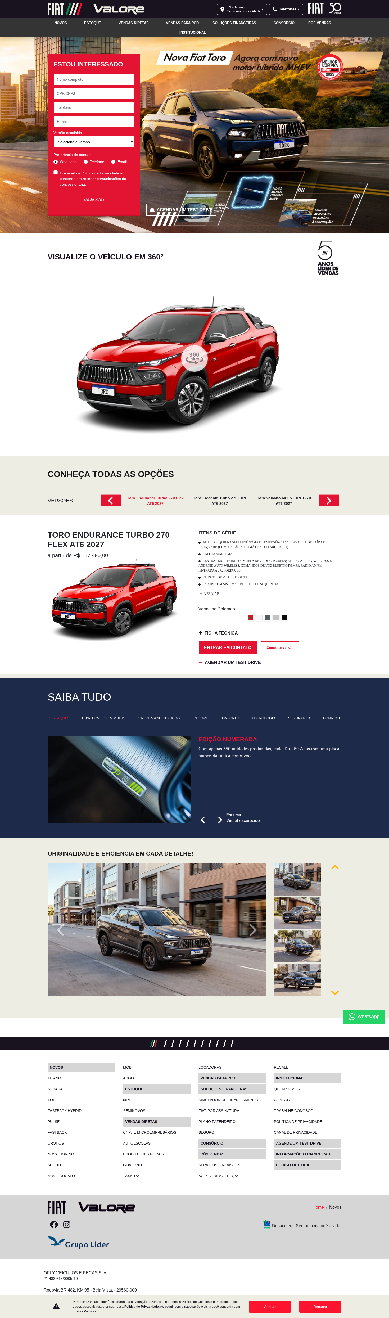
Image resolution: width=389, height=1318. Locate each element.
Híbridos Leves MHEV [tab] (103, 718)
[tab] (155, 500)
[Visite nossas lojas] (92, 1224)
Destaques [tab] (58, 718)
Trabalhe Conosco (293, 1111)
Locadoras (209, 1067)
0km (127, 1100)
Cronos (56, 1143)
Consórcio (284, 23)
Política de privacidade (298, 1121)
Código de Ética (292, 1165)
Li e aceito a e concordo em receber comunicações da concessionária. (93, 178)
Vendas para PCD (182, 23)
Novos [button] (61, 23)
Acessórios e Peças (218, 1176)
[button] (203, 839)
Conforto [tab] (229, 718)
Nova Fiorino (61, 1154)
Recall (281, 1067)
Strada (55, 1089)
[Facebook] (54, 1224)
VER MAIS (211, 594)
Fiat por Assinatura (218, 1111)
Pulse (54, 1121)
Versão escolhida (67, 133)
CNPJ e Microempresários (149, 1132)
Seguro (206, 1132)
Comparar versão (280, 648)
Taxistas (131, 1176)
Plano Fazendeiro (217, 1121)
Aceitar (270, 1306)
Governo (132, 1165)
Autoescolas (137, 1143)
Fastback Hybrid (65, 1111)
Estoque (93, 23)
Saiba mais (94, 199)
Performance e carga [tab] (159, 718)
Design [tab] (200, 718)
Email (122, 162)
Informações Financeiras (303, 1154)
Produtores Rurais (143, 1154)
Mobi (128, 1067)
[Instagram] (66, 1224)
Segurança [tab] (299, 718)
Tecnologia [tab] (264, 718)
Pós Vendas (320, 23)
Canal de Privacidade (295, 1132)
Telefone (97, 162)
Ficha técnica (221, 633)
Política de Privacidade (100, 173)
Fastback (57, 1132)
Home (318, 1207)
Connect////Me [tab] (336, 718)
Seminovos (134, 1111)
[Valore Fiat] (96, 9)
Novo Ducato (61, 1176)
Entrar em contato (227, 647)
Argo (128, 1078)
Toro (53, 1100)
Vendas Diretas (134, 23)
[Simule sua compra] (79, 1224)
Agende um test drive (298, 1143)
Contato (283, 1100)
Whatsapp (68, 162)
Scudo (54, 1165)
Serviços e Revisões (219, 1165)
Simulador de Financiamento (228, 1100)
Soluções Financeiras (234, 23)
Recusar (320, 1306)
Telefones (288, 9)
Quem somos (287, 1089)
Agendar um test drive (185, 210)
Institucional (193, 32)
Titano (54, 1078)
